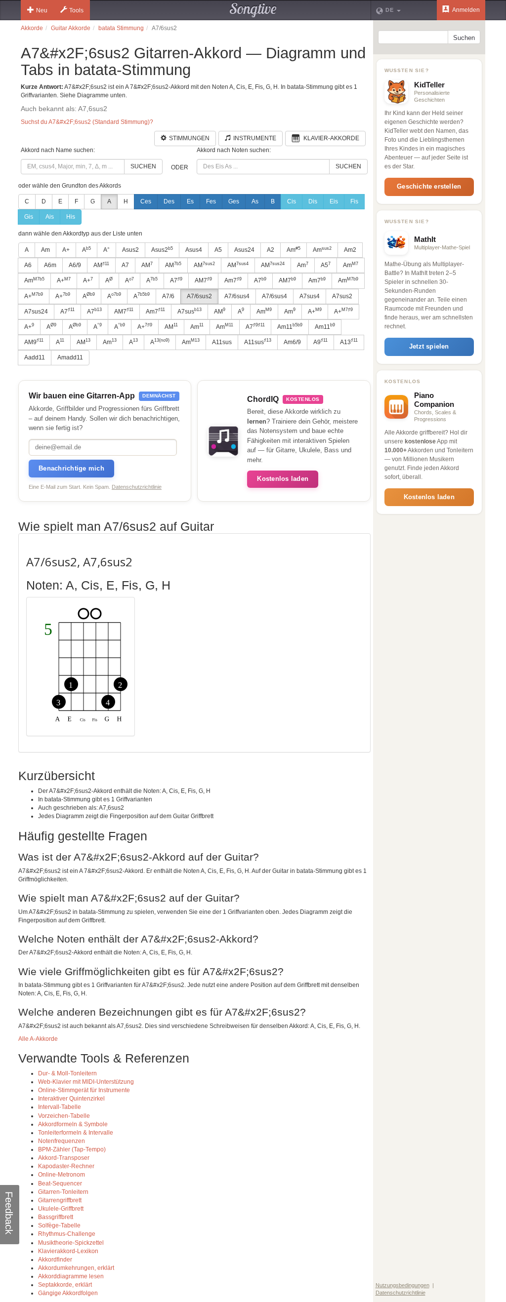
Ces (145, 201)
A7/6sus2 (199, 296)
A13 (349, 342)
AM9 (33, 342)
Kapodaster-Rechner (66, 1166)
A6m (50, 265)
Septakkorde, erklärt (65, 1284)
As (255, 201)
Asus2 (130, 249)
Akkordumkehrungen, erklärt (76, 1267)
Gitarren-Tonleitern (63, 1191)
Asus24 (244, 249)
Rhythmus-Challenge (66, 1233)
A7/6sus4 (237, 296)
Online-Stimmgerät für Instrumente (84, 1090)
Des (169, 201)
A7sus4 (309, 296)
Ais (49, 216)
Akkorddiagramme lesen (71, 1276)
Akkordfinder (55, 1259)
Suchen (143, 166)
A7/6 (168, 296)
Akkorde (32, 28)
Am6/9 (292, 342)
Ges (233, 201)
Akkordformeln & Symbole (73, 1124)
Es (190, 201)
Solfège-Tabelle (59, 1225)
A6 (28, 265)
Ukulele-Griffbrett (61, 1208)
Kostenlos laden (282, 478)
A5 (218, 249)
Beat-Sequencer (60, 1183)
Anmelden (465, 9)
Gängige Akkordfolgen (68, 1293)
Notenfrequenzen (61, 1141)
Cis (291, 201)
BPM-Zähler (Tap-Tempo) (72, 1149)
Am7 (233, 280)
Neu (41, 10)
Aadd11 (34, 357)
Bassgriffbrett (55, 1217)
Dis (312, 201)
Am (45, 249)
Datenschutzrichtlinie (137, 487)
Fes (211, 201)
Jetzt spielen (429, 346)
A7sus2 (342, 296)
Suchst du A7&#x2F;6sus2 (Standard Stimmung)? (87, 121)
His (70, 216)
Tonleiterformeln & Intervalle (75, 1132)
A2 (270, 249)
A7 (125, 265)
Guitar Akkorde (70, 28)
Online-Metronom (61, 1174)
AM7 (203, 280)
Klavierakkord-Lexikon (68, 1251)
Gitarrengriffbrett (60, 1200)
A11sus (222, 342)
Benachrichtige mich (71, 468)
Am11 (289, 326)
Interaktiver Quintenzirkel (71, 1098)
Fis (354, 201)
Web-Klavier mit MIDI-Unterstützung (86, 1081)
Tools (76, 10)
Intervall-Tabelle (59, 1107)
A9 (320, 342)
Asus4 (193, 249)
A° (106, 249)
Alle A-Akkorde (38, 1038)
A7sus (189, 311)
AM (101, 265)
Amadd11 (70, 357)
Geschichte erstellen (429, 186)
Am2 (350, 249)
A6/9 (75, 265)
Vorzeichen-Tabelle (64, 1115)
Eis (334, 201)
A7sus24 (36, 311)
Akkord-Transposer (63, 1157)
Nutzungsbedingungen (402, 1285)
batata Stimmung (121, 28)
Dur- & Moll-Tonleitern (67, 1073)
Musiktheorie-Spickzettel (71, 1242)
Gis (28, 216)
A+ (66, 249)
